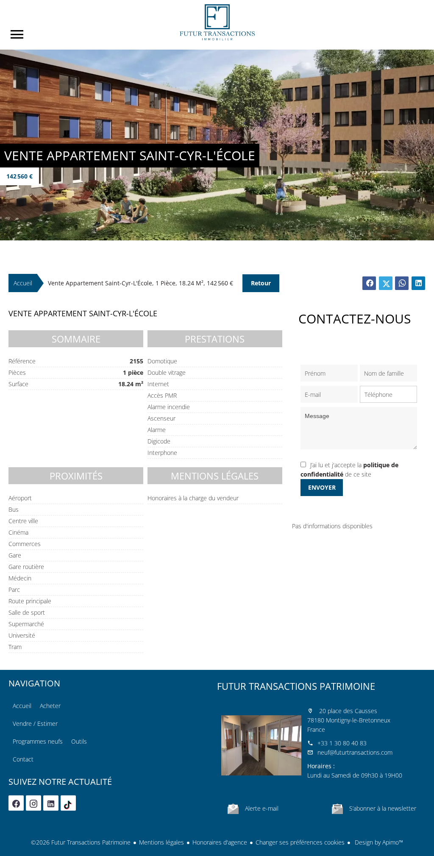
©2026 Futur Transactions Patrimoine (81, 842)
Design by (378, 842)
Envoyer (322, 487)
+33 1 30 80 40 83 (342, 743)
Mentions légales (161, 842)
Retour (261, 283)
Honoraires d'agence (219, 842)
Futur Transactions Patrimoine (296, 686)
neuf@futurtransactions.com (354, 752)
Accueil (217, 22)
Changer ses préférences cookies (300, 842)
